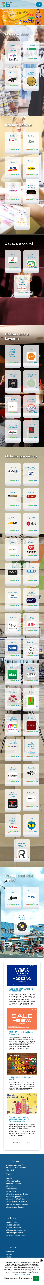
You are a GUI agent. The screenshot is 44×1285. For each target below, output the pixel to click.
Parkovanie (11, 1191)
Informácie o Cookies (15, 1207)
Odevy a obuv (12, 1222)
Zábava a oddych (14, 1227)
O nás (9, 1178)
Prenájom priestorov (15, 1197)
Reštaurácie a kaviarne (16, 1230)
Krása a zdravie (13, 1225)
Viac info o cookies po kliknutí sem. (26, 1273)
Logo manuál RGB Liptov (17, 1202)
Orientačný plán (13, 1181)
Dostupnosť (12, 1189)
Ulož (36, 1278)
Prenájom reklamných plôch (18, 1194)
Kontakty (11, 1170)
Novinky (16, 1143)
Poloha (10, 1186)
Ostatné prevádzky (15, 1233)
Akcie (29, 1143)
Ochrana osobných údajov (17, 1204)
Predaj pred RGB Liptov (16, 1199)
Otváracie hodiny (14, 1184)
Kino (9, 1257)
